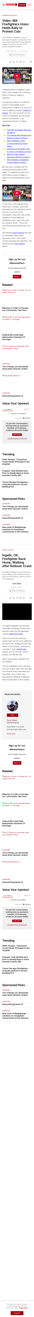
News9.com (21, 649)
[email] (24, 62)
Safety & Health (8, 550)
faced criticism (18, 233)
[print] (31, 62)
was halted (19, 244)
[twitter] (17, 62)
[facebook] (10, 62)
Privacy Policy (23, 1308)
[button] (3, 4)
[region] (17, 414)
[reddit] (20, 62)
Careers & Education (9, 15)
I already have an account (17, 438)
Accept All (17, 1313)
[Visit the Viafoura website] (27, 418)
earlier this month (16, 634)
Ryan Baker (17, 583)
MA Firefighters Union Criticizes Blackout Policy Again (17, 143)
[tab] (7, 409)
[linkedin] (14, 62)
